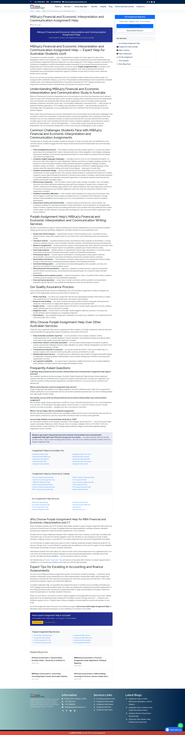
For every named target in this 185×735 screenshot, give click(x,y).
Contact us (140, 7)
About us (58, 7)
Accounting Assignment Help (106, 699)
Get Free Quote (37, 622)
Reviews (94, 7)
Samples (103, 7)
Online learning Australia (124, 7)
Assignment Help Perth (104, 707)
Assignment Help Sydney (105, 710)
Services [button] (67, 7)
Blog (110, 7)
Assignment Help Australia (105, 701)
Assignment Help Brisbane (105, 704)
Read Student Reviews (135, 31)
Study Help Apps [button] (81, 7)
